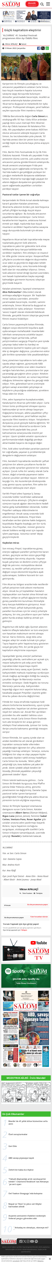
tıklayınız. (40, 1261)
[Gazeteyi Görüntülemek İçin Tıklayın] (26, 1028)
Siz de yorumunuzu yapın (37, 904)
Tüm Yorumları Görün (39, 917)
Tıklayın (24, 930)
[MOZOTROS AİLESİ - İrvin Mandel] (26, 1092)
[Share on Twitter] (43, 48)
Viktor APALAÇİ (29, 889)
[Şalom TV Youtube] (26, 949)
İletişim (39, 893)
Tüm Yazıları (27, 893)
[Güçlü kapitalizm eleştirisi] (26, 66)
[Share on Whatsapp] (47, 48)
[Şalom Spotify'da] (26, 976)
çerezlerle (16, 1261)
